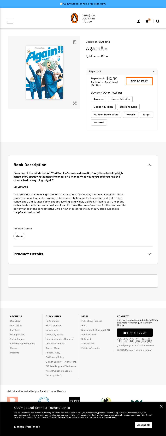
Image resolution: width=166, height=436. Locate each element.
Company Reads (54, 334)
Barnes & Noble (120, 99)
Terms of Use (52, 348)
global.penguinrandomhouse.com (135, 345)
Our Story (15, 321)
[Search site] (157, 21)
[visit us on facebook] (119, 340)
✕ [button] (161, 406)
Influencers (52, 330)
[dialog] (83, 419)
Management (17, 334)
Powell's (130, 114)
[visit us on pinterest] (143, 340)
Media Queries (53, 325)
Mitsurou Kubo (98, 56)
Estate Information (91, 348)
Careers (14, 348)
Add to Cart (139, 81)
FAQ (83, 325)
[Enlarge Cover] (75, 103)
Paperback (121, 71)
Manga (19, 236)
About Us (16, 316)
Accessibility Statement (22, 343)
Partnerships (52, 321)
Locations (15, 330)
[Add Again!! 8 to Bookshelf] (75, 42)
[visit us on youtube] (131, 340)
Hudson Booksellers (106, 114)
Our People (16, 325)
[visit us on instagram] (149, 340)
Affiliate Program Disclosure (61, 366)
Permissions (88, 343)
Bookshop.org (128, 107)
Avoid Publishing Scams (59, 370)
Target (146, 114)
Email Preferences (55, 343)
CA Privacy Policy (55, 357)
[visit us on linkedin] (137, 340)
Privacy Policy (53, 352)
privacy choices (109, 417)
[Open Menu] (10, 21)
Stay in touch (136, 332)
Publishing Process (91, 321)
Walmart (99, 122)
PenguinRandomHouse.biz (60, 339)
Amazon (99, 99)
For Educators (88, 334)
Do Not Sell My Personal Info (61, 361)
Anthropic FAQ (53, 375)
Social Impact (17, 339)
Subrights (86, 339)
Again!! (105, 42)
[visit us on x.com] (125, 340)
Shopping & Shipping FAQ (95, 330)
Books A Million (103, 107)
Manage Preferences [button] (27, 426)
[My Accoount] (138, 21)
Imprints (14, 352)
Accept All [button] (143, 425)
